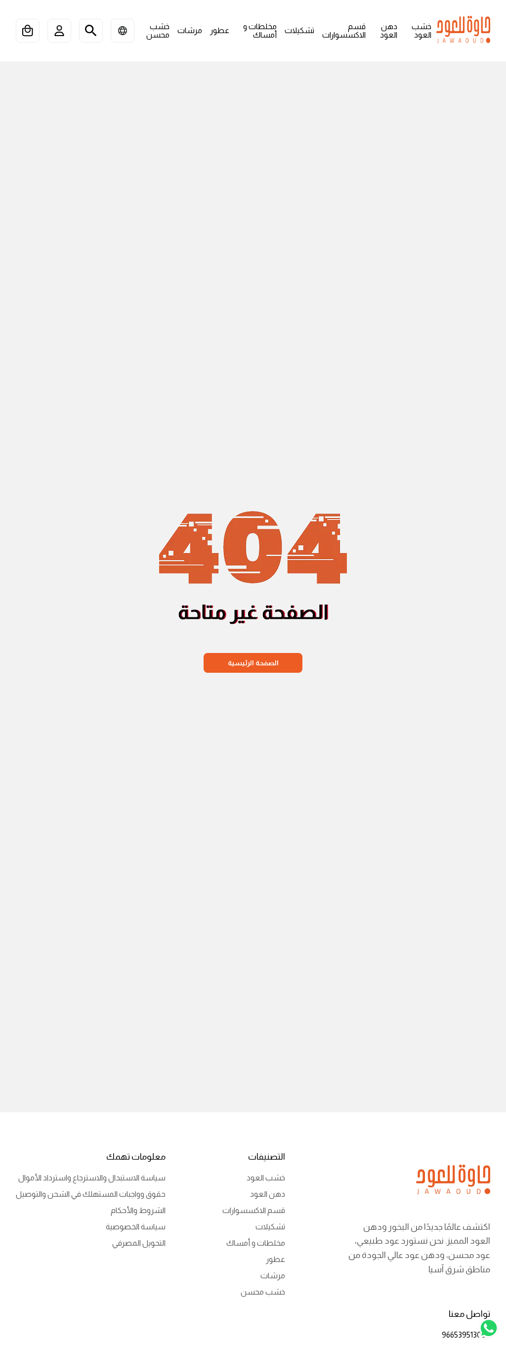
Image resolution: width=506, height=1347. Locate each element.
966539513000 (466, 1335)
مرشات (272, 1275)
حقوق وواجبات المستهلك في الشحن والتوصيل (91, 1194)
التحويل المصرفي (139, 1243)
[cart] (28, 31)
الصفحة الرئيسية (253, 663)
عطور (275, 1259)
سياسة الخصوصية (136, 1226)
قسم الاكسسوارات (253, 1210)
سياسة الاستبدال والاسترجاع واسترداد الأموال (92, 1177)
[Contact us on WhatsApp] (489, 1329)
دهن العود (267, 1194)
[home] (463, 30)
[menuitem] (418, 31)
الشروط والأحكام (138, 1210)
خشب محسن (263, 1292)
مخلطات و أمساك (255, 1243)
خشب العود (266, 1177)
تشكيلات (270, 1226)
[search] (91, 31)
